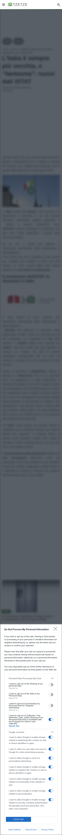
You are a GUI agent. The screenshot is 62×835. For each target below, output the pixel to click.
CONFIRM (18, 819)
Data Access (31, 829)
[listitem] (31, 678)
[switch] (51, 684)
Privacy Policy (47, 829)
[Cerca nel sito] (58, 4)
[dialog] (31, 729)
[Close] (56, 629)
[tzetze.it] (17, 4)
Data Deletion (15, 829)
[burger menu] (3, 4)
